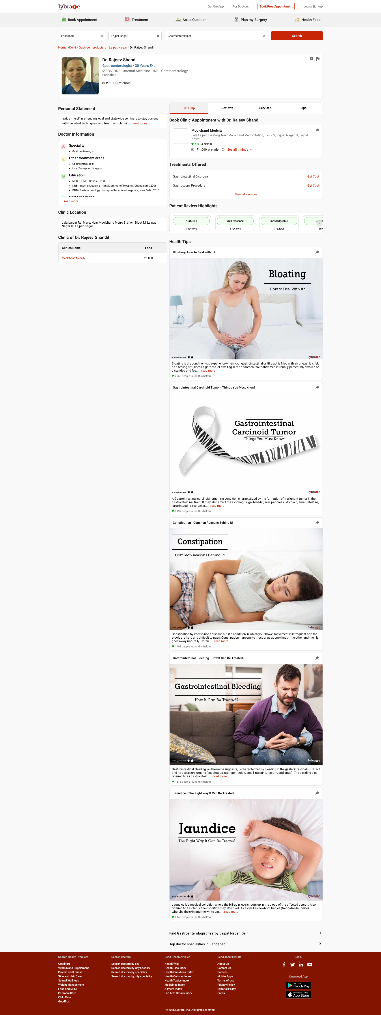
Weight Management (71, 984)
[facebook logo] (284, 966)
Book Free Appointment (276, 6)
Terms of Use (225, 980)
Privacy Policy (226, 984)
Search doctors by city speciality (131, 976)
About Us (223, 963)
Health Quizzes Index (177, 976)
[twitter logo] (292, 966)
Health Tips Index (175, 968)
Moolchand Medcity (73, 258)
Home (62, 47)
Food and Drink (67, 989)
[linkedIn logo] (301, 966)
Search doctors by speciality (129, 972)
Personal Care (67, 993)
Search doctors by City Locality (130, 968)
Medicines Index (174, 984)
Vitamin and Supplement (73, 968)
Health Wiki (171, 963)
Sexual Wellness (68, 980)
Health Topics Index (176, 980)
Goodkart (64, 963)
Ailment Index (173, 989)
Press (221, 993)
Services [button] (265, 108)
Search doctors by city (125, 963)
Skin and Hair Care (70, 976)
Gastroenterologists (92, 47)
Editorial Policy (226, 989)
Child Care (64, 997)
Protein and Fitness (70, 972)
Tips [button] (303, 108)
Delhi (72, 47)
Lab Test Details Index (178, 993)
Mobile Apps (225, 976)
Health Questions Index (179, 972)
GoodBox (64, 1001)
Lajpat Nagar (118, 47)
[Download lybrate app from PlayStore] (298, 988)
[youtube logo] (309, 966)
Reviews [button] (227, 108)
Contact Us (224, 968)
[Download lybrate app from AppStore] (298, 997)
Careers (222, 972)
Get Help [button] (189, 108)
